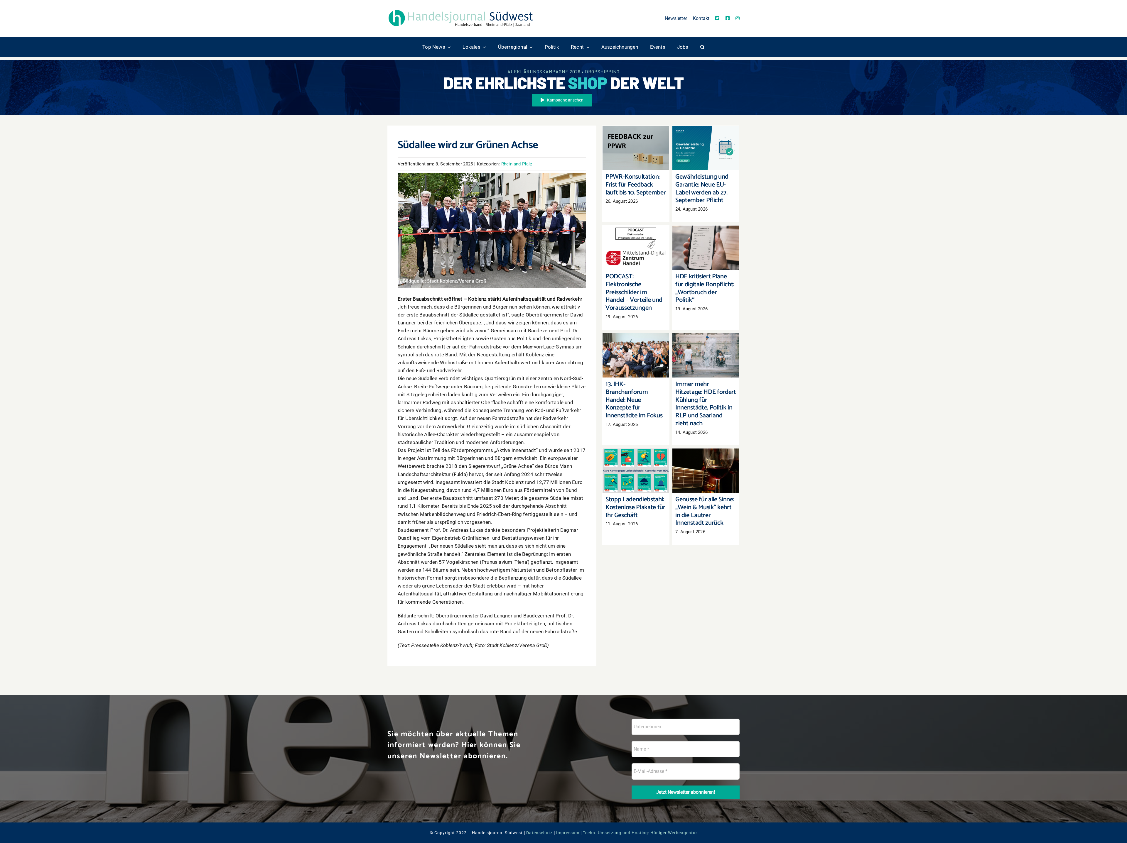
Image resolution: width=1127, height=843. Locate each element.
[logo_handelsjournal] (460, 10)
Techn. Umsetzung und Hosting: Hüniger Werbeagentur (640, 832)
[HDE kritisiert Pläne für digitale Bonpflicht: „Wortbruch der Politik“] (705, 248)
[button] (702, 47)
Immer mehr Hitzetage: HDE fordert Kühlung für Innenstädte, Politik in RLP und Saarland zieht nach (705, 337)
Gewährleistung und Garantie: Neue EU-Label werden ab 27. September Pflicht (705, 133)
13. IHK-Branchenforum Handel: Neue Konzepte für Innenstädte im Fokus (636, 340)
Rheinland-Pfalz (516, 164)
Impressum (567, 832)
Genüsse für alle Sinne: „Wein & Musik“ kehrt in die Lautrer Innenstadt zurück (705, 456)
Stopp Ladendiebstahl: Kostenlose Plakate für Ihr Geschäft (636, 459)
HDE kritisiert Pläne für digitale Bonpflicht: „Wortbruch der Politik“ (705, 236)
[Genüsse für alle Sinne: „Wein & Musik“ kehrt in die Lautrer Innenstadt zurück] (705, 470)
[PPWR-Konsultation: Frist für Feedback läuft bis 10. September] (636, 148)
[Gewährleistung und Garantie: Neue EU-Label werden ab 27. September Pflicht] (705, 148)
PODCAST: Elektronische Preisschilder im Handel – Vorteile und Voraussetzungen (636, 233)
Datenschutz (539, 832)
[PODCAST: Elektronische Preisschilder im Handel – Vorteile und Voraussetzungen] (636, 248)
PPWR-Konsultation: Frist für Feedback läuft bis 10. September (636, 136)
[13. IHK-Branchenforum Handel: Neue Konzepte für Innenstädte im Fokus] (636, 355)
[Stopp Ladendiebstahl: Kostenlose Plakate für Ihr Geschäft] (636, 470)
